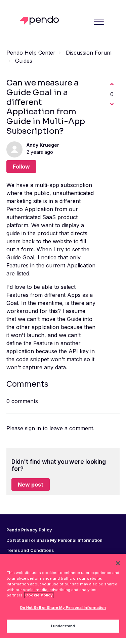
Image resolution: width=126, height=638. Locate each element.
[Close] (118, 563)
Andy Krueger (43, 145)
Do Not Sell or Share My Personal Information (63, 607)
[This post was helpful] (112, 84)
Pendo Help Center (30, 52)
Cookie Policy (39, 595)
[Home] (41, 20)
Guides (23, 60)
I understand (63, 626)
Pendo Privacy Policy (29, 530)
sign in (33, 428)
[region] (63, 596)
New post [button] (30, 484)
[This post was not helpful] (112, 104)
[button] (98, 21)
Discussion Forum (89, 52)
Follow (21, 166)
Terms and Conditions (30, 550)
